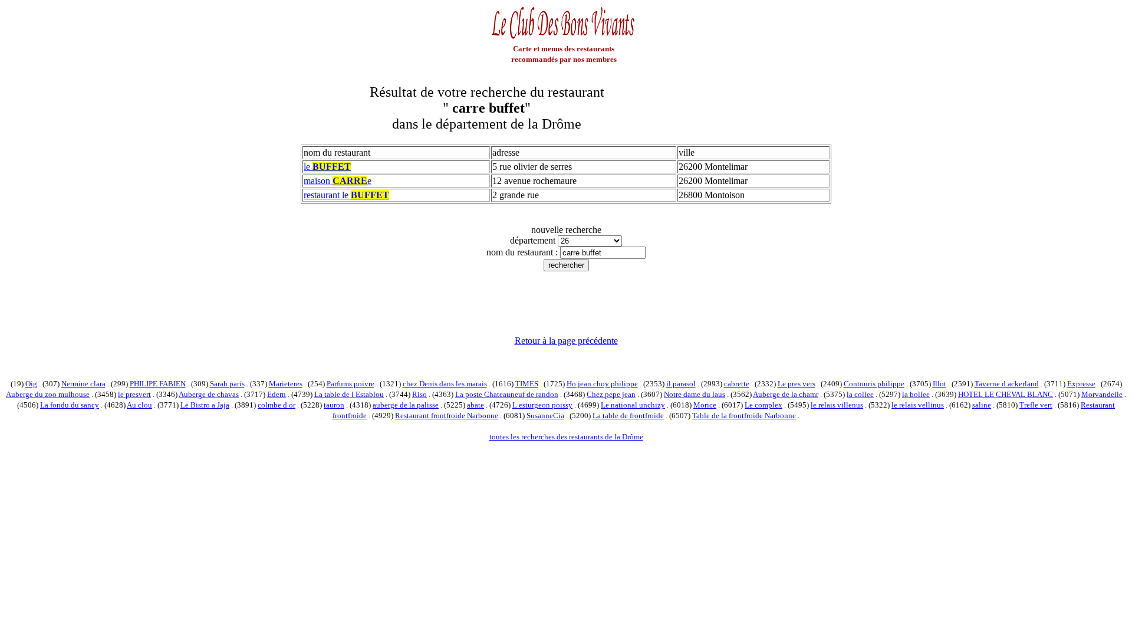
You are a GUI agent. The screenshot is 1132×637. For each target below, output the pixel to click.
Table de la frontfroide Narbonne (744, 415)
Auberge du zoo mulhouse (48, 394)
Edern (276, 394)
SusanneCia (545, 415)
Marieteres (285, 383)
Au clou (139, 404)
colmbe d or (276, 404)
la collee (860, 394)
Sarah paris (227, 383)
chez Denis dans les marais (445, 383)
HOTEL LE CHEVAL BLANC (1005, 394)
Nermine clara (83, 383)
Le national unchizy (633, 404)
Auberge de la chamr (785, 394)
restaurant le (346, 195)
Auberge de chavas (209, 394)
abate (475, 404)
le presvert (134, 394)
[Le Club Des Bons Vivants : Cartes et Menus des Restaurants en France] (563, 37)
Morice (704, 404)
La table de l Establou (349, 394)
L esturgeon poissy (542, 404)
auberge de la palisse (406, 404)
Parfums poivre (350, 383)
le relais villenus (837, 404)
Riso (419, 394)
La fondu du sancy (69, 404)
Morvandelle (1102, 394)
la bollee (916, 394)
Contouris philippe (874, 383)
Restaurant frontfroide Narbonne (446, 415)
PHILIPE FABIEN (158, 383)
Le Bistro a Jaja (204, 404)
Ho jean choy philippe (602, 383)
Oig (31, 383)
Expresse (1081, 383)
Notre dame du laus (694, 394)
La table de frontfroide (628, 415)
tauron (334, 404)
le (327, 167)
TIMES (526, 383)
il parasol (681, 383)
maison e (337, 181)
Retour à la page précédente (566, 341)
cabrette (736, 383)
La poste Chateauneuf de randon (506, 394)
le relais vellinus (917, 404)
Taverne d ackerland (1007, 383)
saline (981, 404)
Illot (939, 383)
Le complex (763, 404)
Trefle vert (1035, 404)
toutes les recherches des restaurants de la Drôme (566, 436)
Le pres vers (796, 383)
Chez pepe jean (611, 394)
